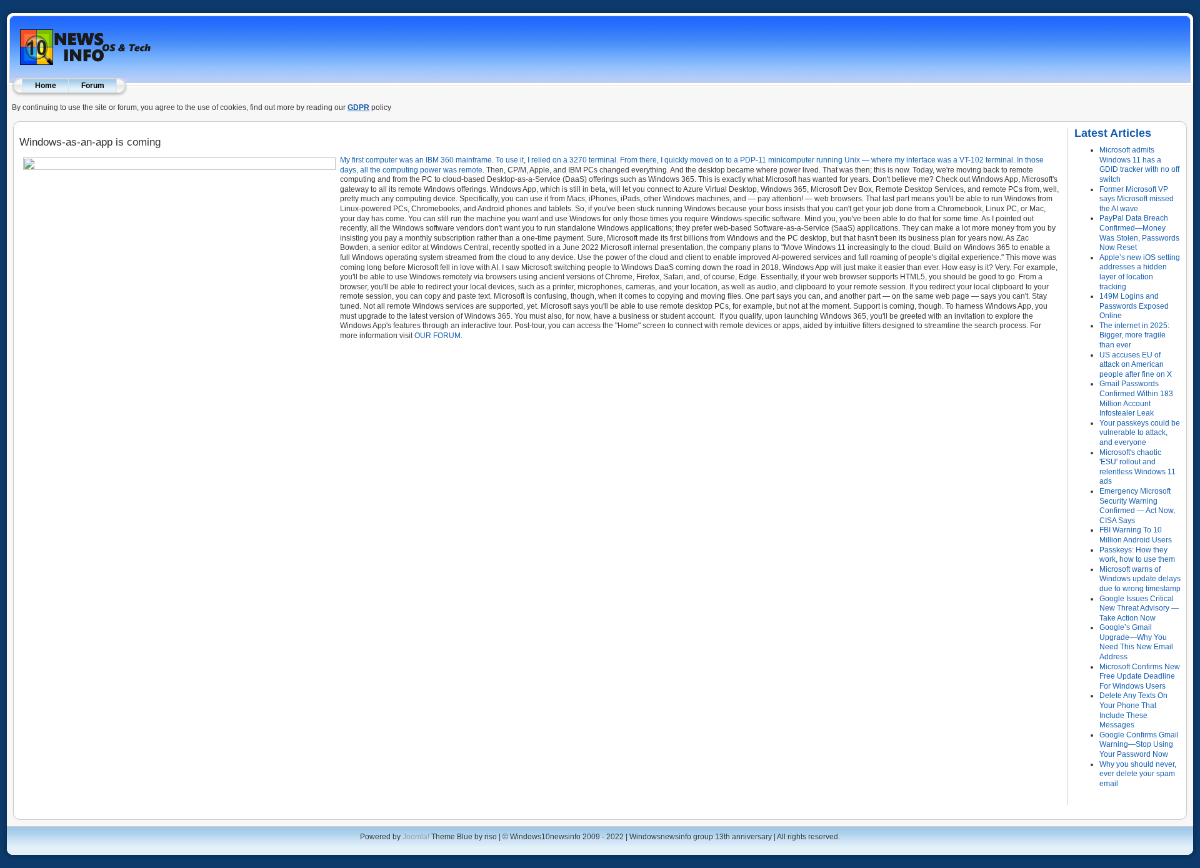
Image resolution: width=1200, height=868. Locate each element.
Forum (92, 85)
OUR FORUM (437, 335)
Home (45, 85)
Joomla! (415, 836)
